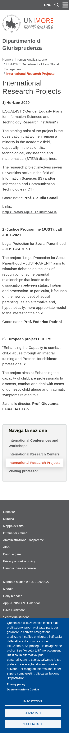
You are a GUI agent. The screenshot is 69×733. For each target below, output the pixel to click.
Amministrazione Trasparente (23, 540)
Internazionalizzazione (31, 59)
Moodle (8, 589)
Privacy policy (16, 684)
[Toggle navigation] (65, 5)
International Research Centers (34, 454)
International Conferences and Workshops (33, 443)
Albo (6, 547)
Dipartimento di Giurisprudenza (22, 44)
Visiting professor (23, 471)
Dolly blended (13, 596)
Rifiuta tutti (33, 712)
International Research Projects (34, 463)
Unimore (9, 512)
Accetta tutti (33, 724)
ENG (48, 5)
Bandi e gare (12, 554)
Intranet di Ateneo (15, 533)
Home (6, 59)
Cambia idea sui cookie (19, 568)
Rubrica (8, 519)
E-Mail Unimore (14, 610)
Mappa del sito (13, 526)
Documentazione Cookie (23, 689)
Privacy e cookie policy (19, 561)
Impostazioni (33, 701)
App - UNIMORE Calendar (21, 603)
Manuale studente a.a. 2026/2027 (26, 581)
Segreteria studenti (16, 617)
